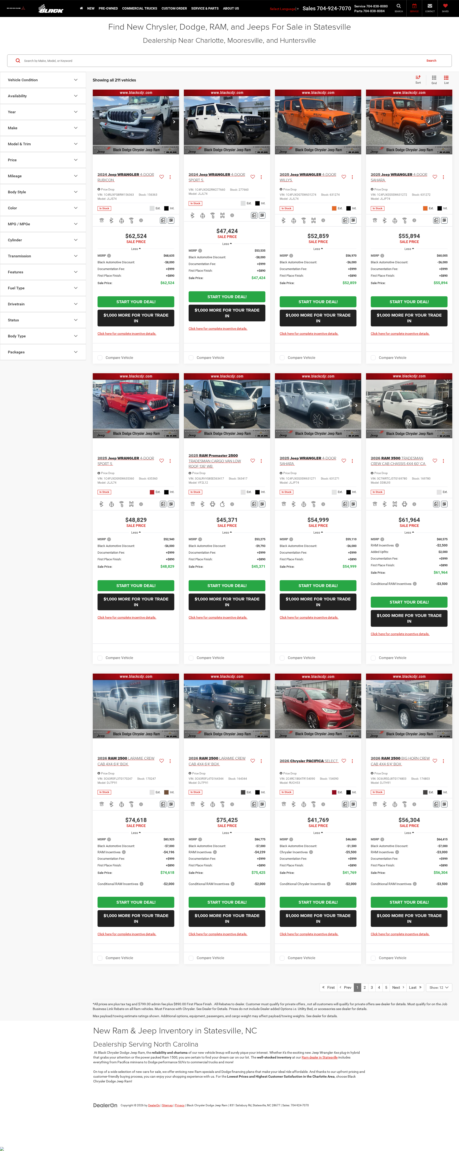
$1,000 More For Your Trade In (136, 318)
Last (414, 987)
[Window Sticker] (171, 220)
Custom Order (174, 8)
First (329, 987)
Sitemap (167, 1105)
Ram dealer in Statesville (320, 1057)
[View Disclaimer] (141, 220)
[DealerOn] (105, 1105)
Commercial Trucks (139, 8)
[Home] (81, 8)
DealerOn (154, 1105)
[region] (136, 272)
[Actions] (170, 177)
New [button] (90, 8)
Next (397, 987)
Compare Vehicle (119, 358)
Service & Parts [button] (205, 8)
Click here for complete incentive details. (127, 333)
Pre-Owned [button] (108, 8)
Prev (346, 987)
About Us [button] (231, 8)
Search (431, 60)
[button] (174, 122)
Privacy (180, 1105)
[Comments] (163, 220)
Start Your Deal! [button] (136, 302)
